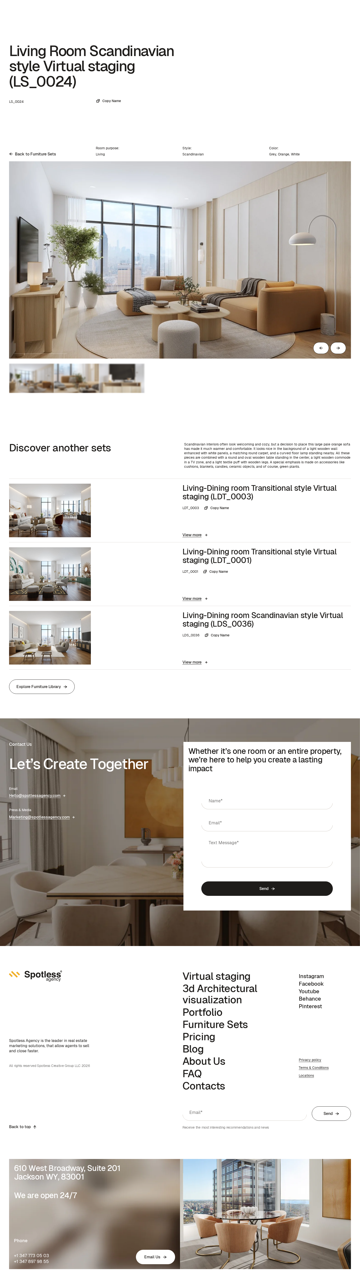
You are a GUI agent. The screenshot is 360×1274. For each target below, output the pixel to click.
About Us (203, 1061)
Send (264, 888)
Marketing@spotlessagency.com (39, 817)
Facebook (311, 983)
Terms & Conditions (314, 1067)
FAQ (192, 1073)
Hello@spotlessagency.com (34, 795)
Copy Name (111, 101)
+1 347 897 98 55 (31, 1261)
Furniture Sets (215, 1024)
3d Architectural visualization (219, 994)
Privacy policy (310, 1060)
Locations (306, 1075)
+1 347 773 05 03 (31, 1255)
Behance (310, 998)
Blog (193, 1048)
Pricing (198, 1036)
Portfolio (202, 1012)
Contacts (203, 1085)
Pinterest (310, 1006)
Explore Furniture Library (38, 686)
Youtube (309, 991)
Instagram (311, 976)
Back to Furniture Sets (35, 154)
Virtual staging (216, 976)
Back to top (20, 1126)
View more (192, 535)
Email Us (152, 1257)
